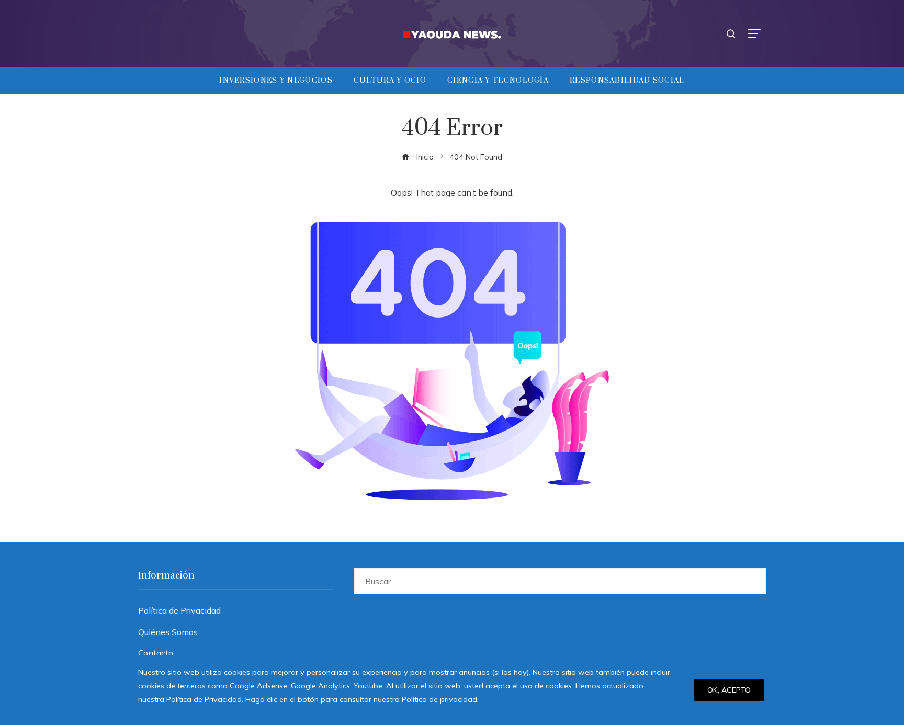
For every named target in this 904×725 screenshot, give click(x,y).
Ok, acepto (729, 690)
